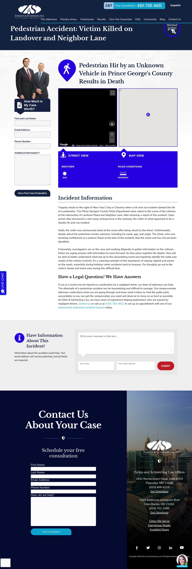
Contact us (85, 303)
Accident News (159, 529)
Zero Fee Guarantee (120, 19)
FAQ (137, 19)
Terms (101, 145)
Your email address (126, 363)
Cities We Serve (159, 521)
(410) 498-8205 (159, 487)
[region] (87, 117)
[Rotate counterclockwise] (110, 123)
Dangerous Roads (159, 525)
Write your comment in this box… (99, 336)
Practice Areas (68, 19)
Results (101, 19)
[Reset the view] (112, 123)
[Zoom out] (112, 140)
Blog (162, 19)
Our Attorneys (49, 19)
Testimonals (87, 19)
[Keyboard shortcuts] (73, 145)
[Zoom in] (112, 134)
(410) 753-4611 (114, 303)
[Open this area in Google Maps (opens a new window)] (63, 144)
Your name (84, 363)
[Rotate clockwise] (114, 123)
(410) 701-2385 (159, 508)
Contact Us (175, 19)
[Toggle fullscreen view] (112, 93)
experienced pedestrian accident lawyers (81, 307)
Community (150, 19)
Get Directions (159, 491)
